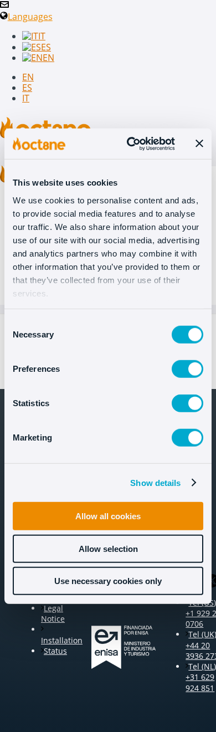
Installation (62, 640)
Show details (155, 482)
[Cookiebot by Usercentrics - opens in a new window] (131, 143)
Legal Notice (53, 613)
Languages (30, 17)
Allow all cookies (108, 516)
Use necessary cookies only (108, 581)
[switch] (187, 369)
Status (55, 651)
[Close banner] (199, 143)
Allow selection (108, 548)
